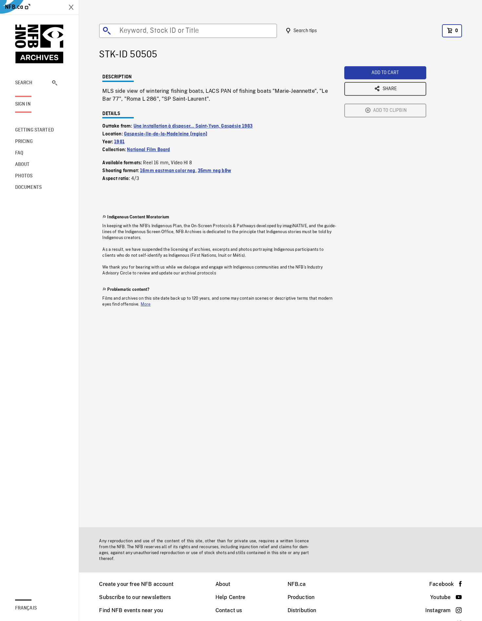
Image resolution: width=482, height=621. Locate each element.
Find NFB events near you (131, 610)
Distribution (302, 610)
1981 (119, 142)
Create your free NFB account (136, 584)
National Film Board (148, 149)
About (223, 584)
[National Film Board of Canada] (39, 44)
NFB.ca (297, 584)
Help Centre (230, 597)
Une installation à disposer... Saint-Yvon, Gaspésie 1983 (193, 126)
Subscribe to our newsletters (135, 597)
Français (26, 608)
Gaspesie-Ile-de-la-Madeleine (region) (165, 134)
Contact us (228, 610)
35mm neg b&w (214, 170)
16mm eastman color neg (167, 170)
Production (301, 597)
